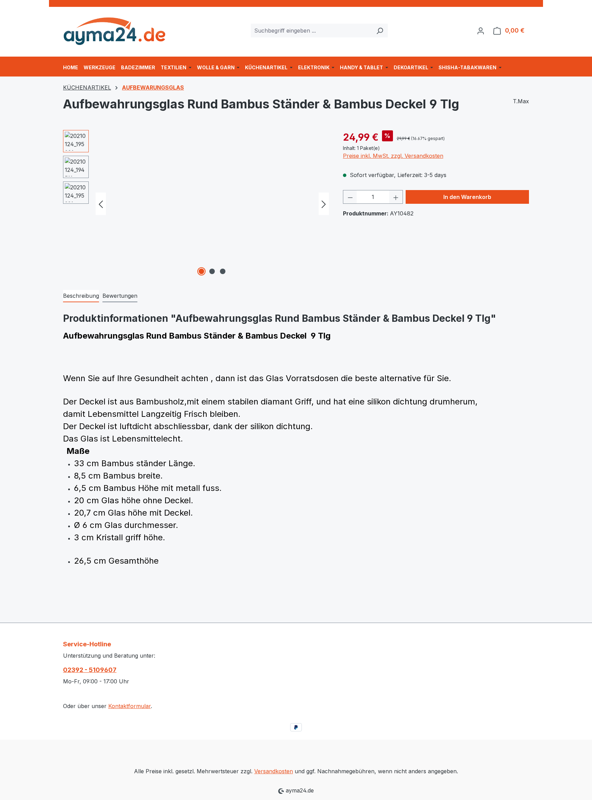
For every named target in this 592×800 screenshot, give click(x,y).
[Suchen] (380, 30)
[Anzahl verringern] (350, 197)
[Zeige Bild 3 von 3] (222, 271)
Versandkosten (273, 771)
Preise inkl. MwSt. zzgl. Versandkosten (393, 155)
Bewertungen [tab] (119, 295)
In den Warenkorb (467, 196)
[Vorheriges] (101, 204)
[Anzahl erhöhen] (396, 197)
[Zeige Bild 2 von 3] (212, 271)
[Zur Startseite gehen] (114, 29)
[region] (196, 204)
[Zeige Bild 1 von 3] (201, 271)
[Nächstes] (324, 204)
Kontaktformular (129, 706)
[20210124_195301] (212, 204)
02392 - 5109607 (89, 669)
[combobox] (311, 30)
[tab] (81, 296)
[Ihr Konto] (480, 30)
